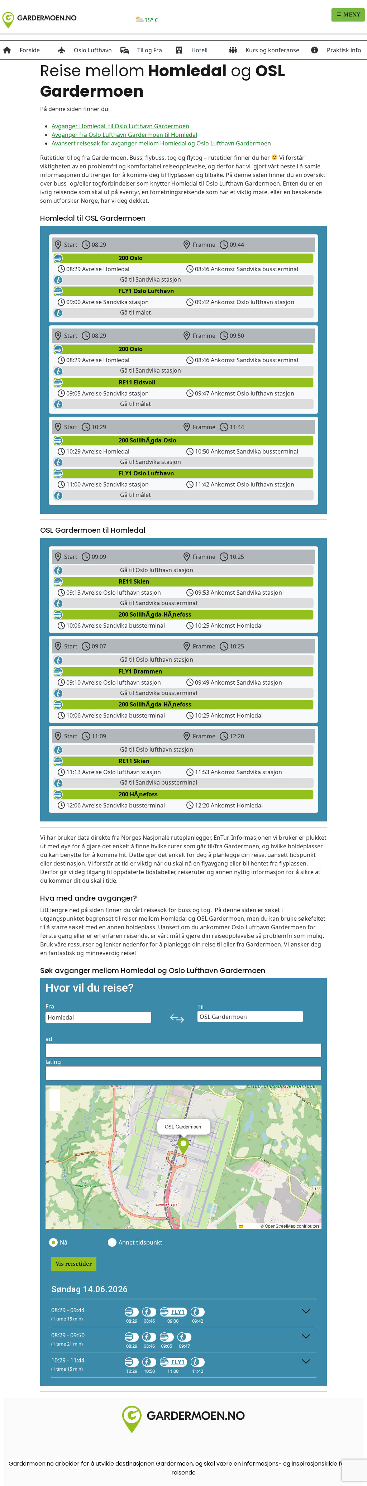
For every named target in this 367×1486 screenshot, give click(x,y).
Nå (63, 1242)
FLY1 (178, 1312)
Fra (50, 1006)
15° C (151, 20)
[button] (183, 1146)
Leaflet (250, 1226)
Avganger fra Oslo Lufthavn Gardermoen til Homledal (124, 135)
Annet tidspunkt (140, 1242)
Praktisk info (344, 50)
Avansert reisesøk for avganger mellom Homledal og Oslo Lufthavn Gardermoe (159, 143)
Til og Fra (149, 50)
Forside (30, 50)
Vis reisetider (74, 1264)
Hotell (199, 50)
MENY (351, 15)
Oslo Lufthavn (93, 50)
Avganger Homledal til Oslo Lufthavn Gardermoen (120, 126)
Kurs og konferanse (272, 50)
